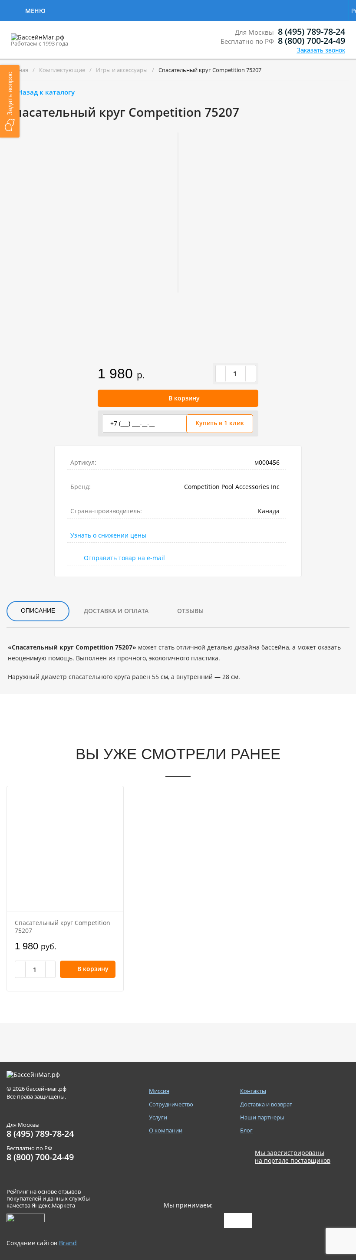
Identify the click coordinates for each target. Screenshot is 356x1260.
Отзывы (190, 611)
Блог (246, 1130)
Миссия (159, 1091)
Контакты (250, 9)
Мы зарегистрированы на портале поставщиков (292, 1157)
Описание (38, 610)
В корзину (184, 398)
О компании (195, 9)
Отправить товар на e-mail (124, 558)
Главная (17, 70)
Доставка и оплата (116, 611)
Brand (68, 1243)
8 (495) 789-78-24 (311, 31)
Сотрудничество (84, 9)
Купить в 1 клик (219, 423)
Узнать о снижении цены (108, 535)
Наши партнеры (262, 1117)
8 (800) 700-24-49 (311, 40)
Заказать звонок (321, 50)
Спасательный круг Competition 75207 (62, 927)
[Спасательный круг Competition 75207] (65, 849)
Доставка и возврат (304, 10)
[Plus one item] (250, 373)
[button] (10, 101)
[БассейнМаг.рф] (64, 41)
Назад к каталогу (46, 92)
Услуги (144, 9)
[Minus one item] (221, 373)
